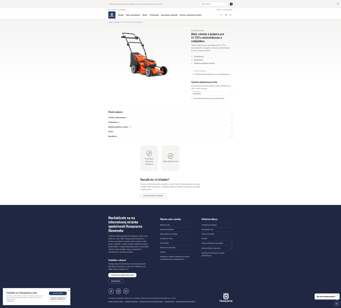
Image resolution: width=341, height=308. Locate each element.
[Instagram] (118, 291)
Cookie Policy (10, 301)
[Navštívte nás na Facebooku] (111, 291)
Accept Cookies (58, 293)
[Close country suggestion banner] (337, 3)
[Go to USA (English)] (231, 4)
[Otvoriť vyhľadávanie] (221, 15)
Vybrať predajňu (227, 9)
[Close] (68, 290)
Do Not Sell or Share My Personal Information (57, 298)
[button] (121, 15)
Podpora (218, 9)
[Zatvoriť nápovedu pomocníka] (337, 295)
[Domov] (111, 15)
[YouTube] (126, 291)
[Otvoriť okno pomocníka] (337, 304)
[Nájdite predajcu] (226, 15)
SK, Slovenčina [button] (122, 9)
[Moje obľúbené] (230, 15)
